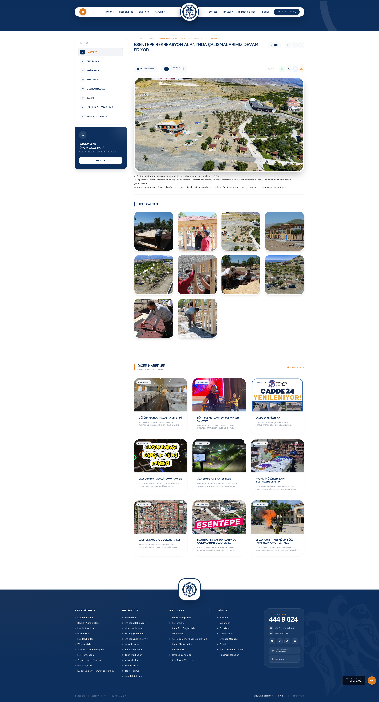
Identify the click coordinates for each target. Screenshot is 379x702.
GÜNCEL (213, 12)
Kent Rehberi (131, 665)
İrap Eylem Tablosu (182, 660)
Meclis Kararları (85, 628)
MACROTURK (298, 696)
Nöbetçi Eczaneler (229, 655)
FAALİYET (160, 12)
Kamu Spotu (226, 633)
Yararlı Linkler (132, 660)
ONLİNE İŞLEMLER (285, 12)
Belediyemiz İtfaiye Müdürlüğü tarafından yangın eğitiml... (274, 541)
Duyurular (225, 623)
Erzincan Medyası (229, 639)
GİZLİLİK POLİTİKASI (263, 696)
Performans (178, 623)
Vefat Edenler (132, 644)
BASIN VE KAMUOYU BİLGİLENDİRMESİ (159, 539)
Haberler (224, 617)
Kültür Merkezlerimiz (183, 644)
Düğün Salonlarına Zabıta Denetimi (160, 417)
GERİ (276, 45)
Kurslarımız (178, 649)
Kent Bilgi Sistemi (134, 676)
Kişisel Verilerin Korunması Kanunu (95, 671)
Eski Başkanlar (85, 639)
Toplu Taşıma (132, 671)
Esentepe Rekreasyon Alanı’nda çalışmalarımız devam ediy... (216, 541)
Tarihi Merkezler (133, 655)
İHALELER (228, 12)
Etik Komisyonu (85, 655)
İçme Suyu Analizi (181, 655)
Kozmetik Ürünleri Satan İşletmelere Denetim (271, 480)
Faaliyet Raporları (182, 617)
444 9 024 (101, 160)
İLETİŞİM (266, 12)
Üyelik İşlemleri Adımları (232, 649)
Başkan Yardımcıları (88, 623)
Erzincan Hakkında (135, 623)
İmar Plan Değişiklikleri (184, 628)
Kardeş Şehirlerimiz (135, 633)
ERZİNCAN (144, 12)
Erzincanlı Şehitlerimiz (136, 639)
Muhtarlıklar (131, 617)
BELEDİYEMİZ (126, 12)
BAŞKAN (109, 12)
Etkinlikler (225, 628)
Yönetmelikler (84, 644)
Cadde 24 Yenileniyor (268, 417)
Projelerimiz (178, 633)
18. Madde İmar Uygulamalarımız (189, 639)
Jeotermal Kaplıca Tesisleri (214, 478)
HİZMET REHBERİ (247, 12)
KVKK (281, 696)
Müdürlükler (83, 633)
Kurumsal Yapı (85, 617)
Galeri (223, 644)
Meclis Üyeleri (84, 665)
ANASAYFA (138, 39)
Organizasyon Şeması (89, 660)
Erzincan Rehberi (134, 649)
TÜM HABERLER (294, 367)
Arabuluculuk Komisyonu (90, 649)
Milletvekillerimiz (133, 628)
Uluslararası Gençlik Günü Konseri (160, 478)
